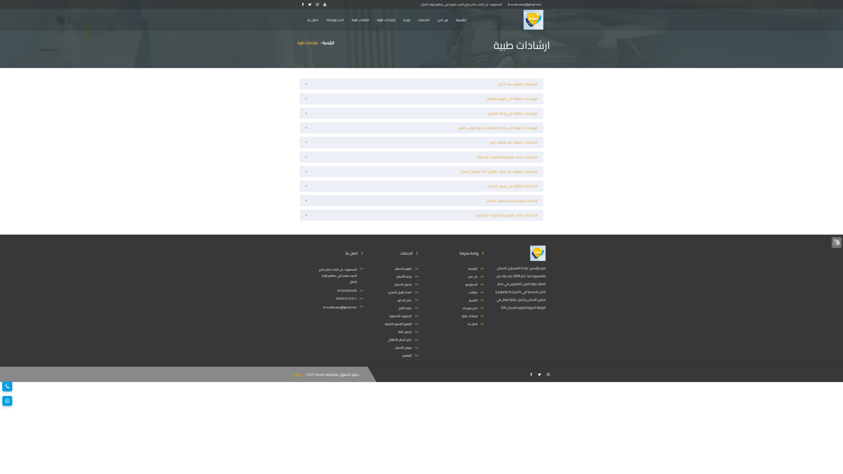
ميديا (406, 19)
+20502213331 (346, 298)
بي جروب (299, 374)
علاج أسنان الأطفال (400, 340)
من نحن (443, 19)
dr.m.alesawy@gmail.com (524, 4)
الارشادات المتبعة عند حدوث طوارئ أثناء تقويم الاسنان (499, 171)
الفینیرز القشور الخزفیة (398, 324)
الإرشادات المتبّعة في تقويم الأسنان (512, 98)
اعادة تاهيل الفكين (400, 292)
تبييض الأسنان (403, 347)
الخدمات (424, 19)
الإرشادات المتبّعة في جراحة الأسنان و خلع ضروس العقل (498, 127)
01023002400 (347, 290)
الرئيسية (461, 19)
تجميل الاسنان (403, 284)
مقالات (472, 292)
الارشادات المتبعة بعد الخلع (518, 84)
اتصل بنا (313, 19)
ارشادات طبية (386, 19)
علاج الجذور (405, 300)
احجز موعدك (335, 19)
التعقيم (407, 355)
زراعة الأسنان (404, 276)
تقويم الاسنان (403, 268)
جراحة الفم (405, 308)
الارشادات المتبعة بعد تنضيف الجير (514, 142)
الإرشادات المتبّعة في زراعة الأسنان (513, 113)
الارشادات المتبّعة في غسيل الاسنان (512, 186)
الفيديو (473, 300)
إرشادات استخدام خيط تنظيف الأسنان (512, 200)
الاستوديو (471, 284)
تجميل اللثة (405, 332)
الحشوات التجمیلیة (400, 316)
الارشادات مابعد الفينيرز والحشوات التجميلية (507, 157)
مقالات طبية (360, 19)
